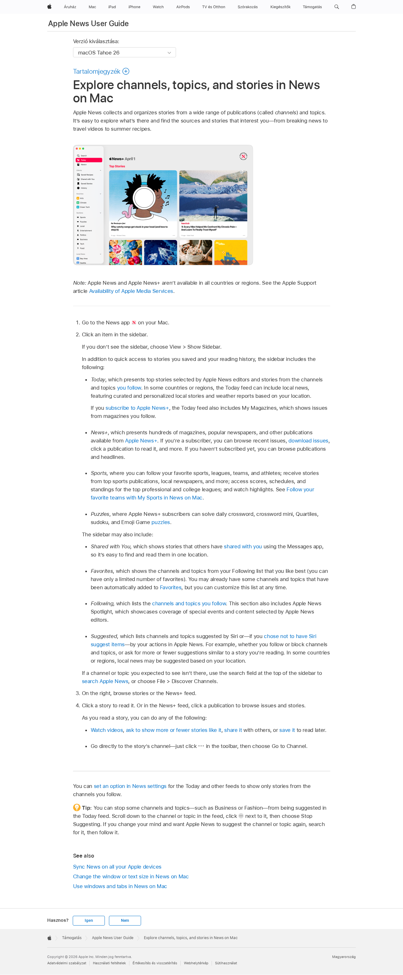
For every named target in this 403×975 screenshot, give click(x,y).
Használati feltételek (109, 963)
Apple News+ (141, 440)
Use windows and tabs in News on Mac (120, 886)
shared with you (243, 546)
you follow (129, 388)
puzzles (160, 522)
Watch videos (107, 730)
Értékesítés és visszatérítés (155, 963)
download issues (308, 440)
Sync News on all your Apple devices (117, 867)
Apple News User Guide (88, 23)
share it (233, 730)
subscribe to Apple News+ (137, 408)
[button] (337, 7)
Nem (125, 920)
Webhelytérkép (196, 963)
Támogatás (72, 938)
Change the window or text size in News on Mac (131, 876)
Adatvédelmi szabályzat (66, 963)
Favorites (171, 587)
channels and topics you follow (189, 603)
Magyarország (344, 957)
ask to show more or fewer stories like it (173, 730)
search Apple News (105, 681)
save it (287, 730)
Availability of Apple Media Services (131, 291)
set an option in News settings (130, 786)
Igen (89, 920)
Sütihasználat (226, 963)
